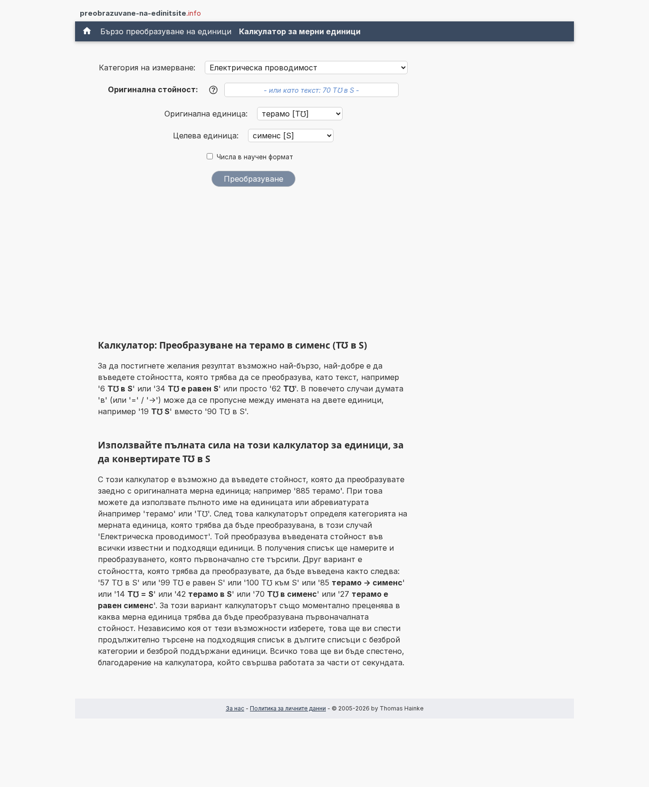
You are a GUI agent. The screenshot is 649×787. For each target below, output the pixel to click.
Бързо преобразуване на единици (165, 31)
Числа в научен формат (255, 157)
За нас (235, 708)
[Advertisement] (253, 265)
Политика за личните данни (288, 708)
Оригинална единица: (207, 113)
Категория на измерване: (147, 67)
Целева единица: (207, 135)
